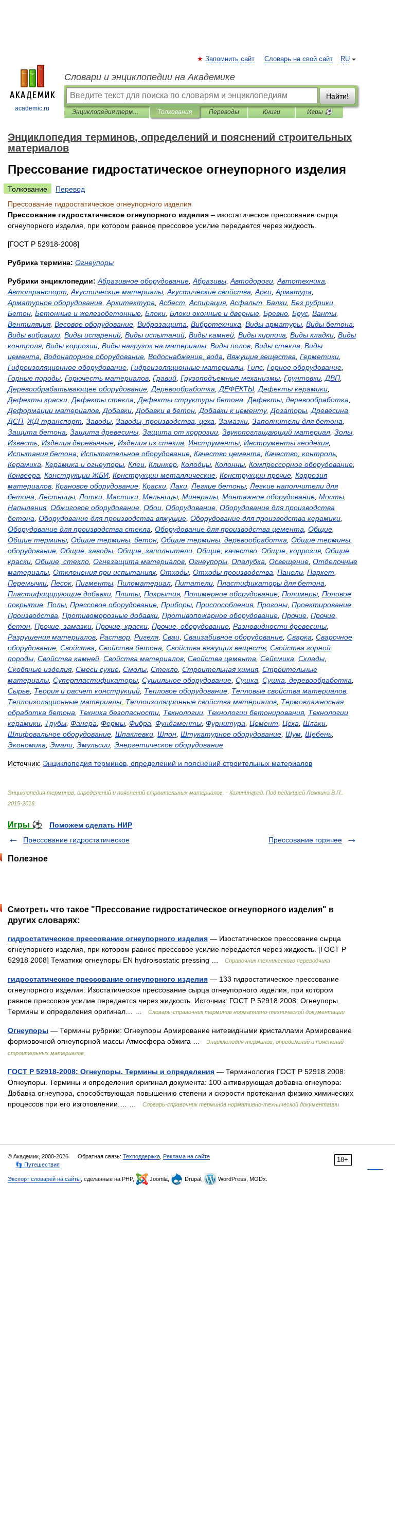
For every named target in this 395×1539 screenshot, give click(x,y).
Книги (271, 112)
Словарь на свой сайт (298, 59)
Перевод (70, 189)
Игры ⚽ (319, 112)
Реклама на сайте (186, 1156)
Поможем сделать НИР (90, 825)
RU (345, 59)
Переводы (224, 112)
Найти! (337, 96)
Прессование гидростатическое (76, 840)
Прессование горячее (305, 840)
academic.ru (32, 108)
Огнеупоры (28, 1030)
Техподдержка (141, 1156)
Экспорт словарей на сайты (44, 1179)
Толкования (174, 112)
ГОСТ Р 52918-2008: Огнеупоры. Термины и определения (111, 1071)
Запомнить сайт (230, 59)
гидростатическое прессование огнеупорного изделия (108, 938)
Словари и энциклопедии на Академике (149, 77)
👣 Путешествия (37, 1164)
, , (165, 421)
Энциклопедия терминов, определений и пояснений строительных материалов (106, 112)
